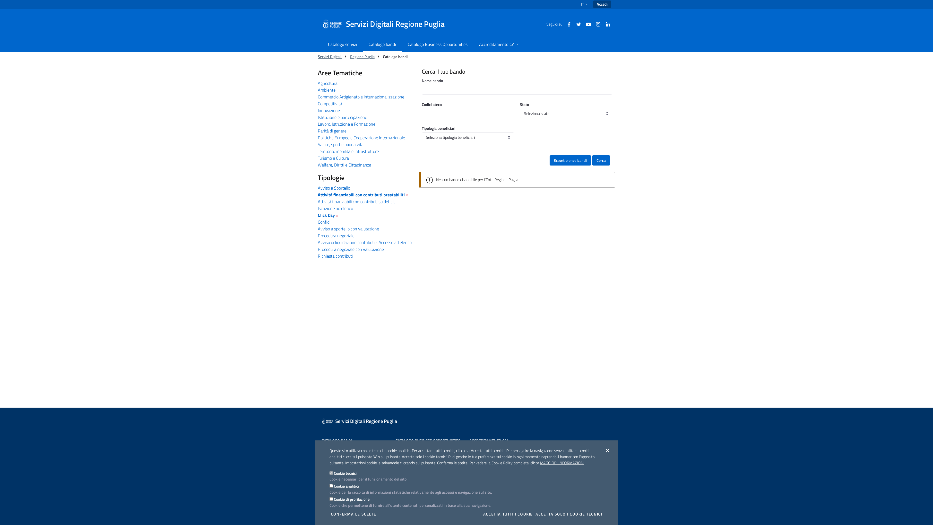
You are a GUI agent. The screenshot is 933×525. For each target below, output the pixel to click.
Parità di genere (332, 131)
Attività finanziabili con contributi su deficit (356, 201)
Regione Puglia (362, 57)
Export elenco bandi (570, 160)
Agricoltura (327, 83)
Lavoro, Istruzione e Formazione (346, 124)
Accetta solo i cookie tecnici (569, 514)
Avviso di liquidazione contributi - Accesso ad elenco (365, 242)
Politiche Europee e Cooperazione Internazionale (361, 137)
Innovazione (329, 110)
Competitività (330, 103)
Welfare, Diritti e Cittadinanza (344, 165)
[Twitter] (577, 24)
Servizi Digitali (330, 57)
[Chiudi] (608, 450)
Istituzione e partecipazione (342, 117)
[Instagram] (596, 24)
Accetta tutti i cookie (508, 514)
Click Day (326, 215)
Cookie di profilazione (352, 499)
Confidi (324, 222)
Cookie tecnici (345, 473)
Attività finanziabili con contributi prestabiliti (361, 195)
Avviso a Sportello (334, 188)
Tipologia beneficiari (438, 128)
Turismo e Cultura (333, 158)
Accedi (602, 4)
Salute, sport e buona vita (340, 144)
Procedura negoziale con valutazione (351, 249)
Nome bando (432, 81)
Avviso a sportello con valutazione (348, 229)
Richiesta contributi (335, 256)
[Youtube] (586, 24)
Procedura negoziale (336, 235)
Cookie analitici (346, 486)
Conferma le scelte (353, 514)
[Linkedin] (606, 24)
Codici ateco (432, 104)
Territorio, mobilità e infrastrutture (348, 151)
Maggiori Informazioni (562, 463)
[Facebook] (567, 24)
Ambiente (327, 90)
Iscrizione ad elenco (335, 208)
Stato (524, 104)
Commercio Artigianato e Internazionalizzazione (361, 97)
